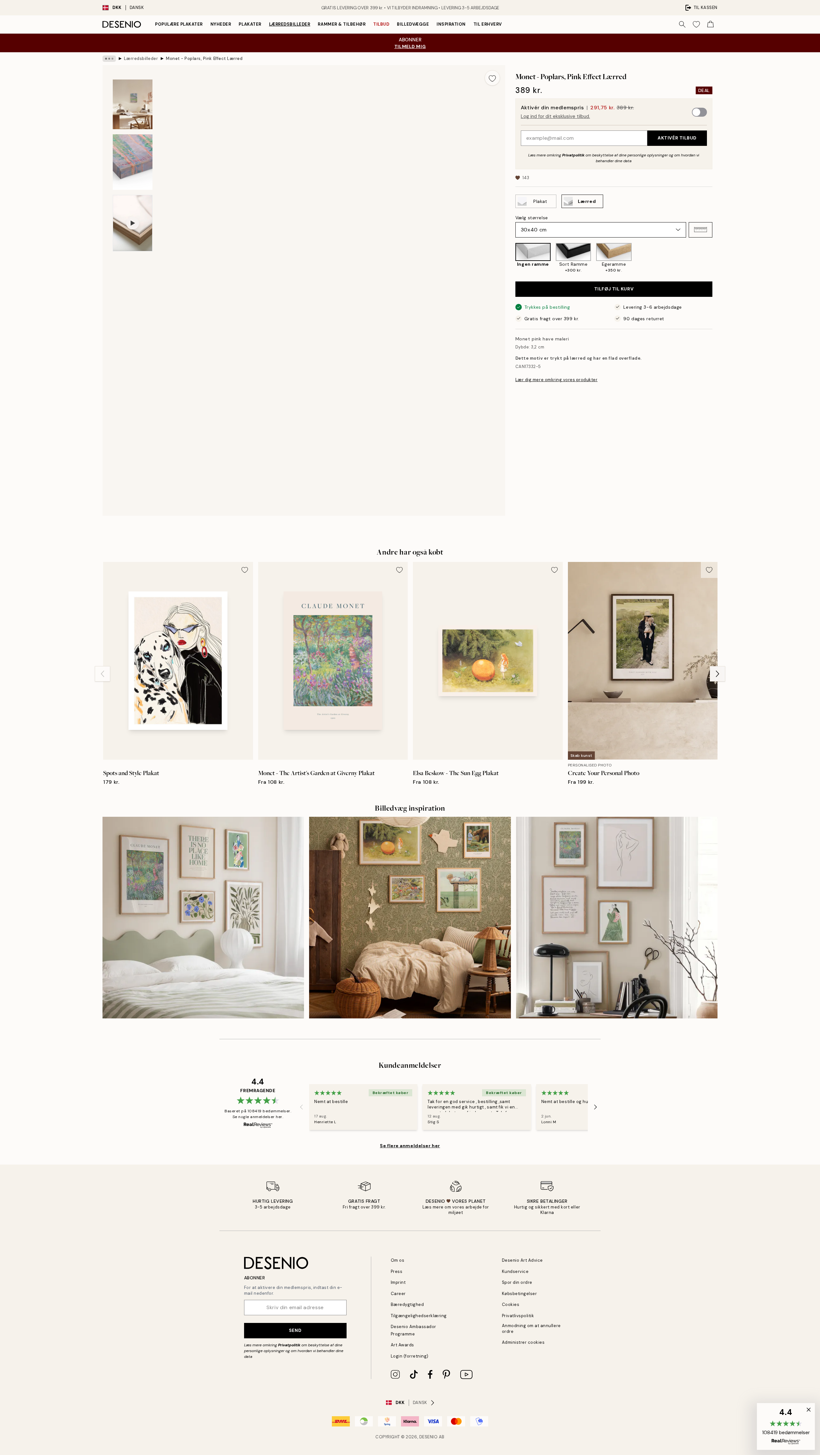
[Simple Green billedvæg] (617, 917)
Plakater (250, 24)
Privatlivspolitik (518, 1315)
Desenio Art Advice (522, 1260)
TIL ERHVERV (487, 24)
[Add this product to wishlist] (492, 78)
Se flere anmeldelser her (410, 1146)
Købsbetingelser (519, 1293)
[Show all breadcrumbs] (109, 58)
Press (397, 1271)
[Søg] (682, 24)
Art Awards (402, 1345)
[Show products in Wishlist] (696, 24)
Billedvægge (413, 24)
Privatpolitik (573, 154)
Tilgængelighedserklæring (419, 1315)
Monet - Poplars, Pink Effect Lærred (204, 58)
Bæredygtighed (407, 1304)
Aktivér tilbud (677, 138)
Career (398, 1293)
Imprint (398, 1282)
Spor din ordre (517, 1282)
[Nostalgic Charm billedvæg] (410, 917)
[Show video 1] (132, 223)
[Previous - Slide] (510, 258)
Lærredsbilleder (289, 24)
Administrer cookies (523, 1342)
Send (295, 1330)
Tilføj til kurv (614, 289)
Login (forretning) (410, 1356)
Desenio (428, 1437)
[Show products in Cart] (710, 24)
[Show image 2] (132, 104)
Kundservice (515, 1271)
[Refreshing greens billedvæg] (203, 917)
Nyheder (220, 24)
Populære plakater (179, 24)
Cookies (511, 1304)
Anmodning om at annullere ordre (531, 1328)
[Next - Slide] (717, 258)
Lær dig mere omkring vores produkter (556, 379)
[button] (700, 229)
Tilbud (381, 24)
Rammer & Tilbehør (341, 24)
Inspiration (451, 24)
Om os (398, 1260)
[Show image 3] (132, 162)
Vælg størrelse (531, 217)
